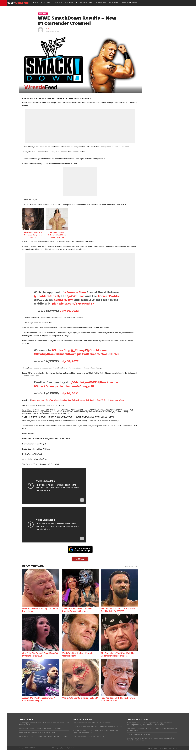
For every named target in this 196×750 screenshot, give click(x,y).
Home (35, 3)
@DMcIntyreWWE (84, 382)
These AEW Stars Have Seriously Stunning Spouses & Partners (77, 609)
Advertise (163, 748)
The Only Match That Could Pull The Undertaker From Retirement (118, 654)
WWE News (45, 3)
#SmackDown (63, 299)
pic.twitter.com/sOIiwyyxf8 (74, 386)
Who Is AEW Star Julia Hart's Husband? (80, 698)
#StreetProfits (108, 296)
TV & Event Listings (129, 3)
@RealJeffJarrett (46, 296)
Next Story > (80, 559)
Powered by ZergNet (131, 566)
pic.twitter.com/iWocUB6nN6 (98, 354)
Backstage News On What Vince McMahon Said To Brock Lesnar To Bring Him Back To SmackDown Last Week (77, 400)
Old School (101, 3)
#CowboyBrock (44, 354)
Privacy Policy (152, 748)
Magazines (113, 3)
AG (49, 28)
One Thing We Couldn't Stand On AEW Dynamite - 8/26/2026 (40, 654)
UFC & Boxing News (84, 3)
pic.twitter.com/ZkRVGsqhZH (73, 303)
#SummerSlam (75, 292)
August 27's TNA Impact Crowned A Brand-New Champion (38, 699)
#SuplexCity (60, 350)
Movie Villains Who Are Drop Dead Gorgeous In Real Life (33, 234)
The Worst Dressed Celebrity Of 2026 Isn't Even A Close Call (57, 234)
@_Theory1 (78, 350)
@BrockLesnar (97, 350)
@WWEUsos (76, 296)
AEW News (58, 3)
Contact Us (173, 748)
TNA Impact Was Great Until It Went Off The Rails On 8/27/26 (118, 609)
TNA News (69, 3)
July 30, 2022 (69, 310)
